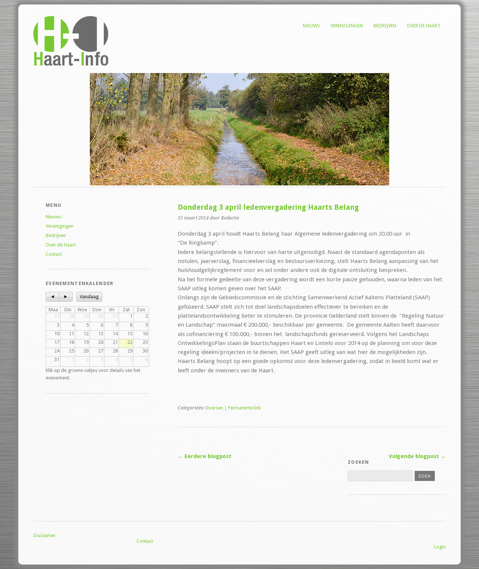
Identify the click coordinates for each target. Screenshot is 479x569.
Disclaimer (44, 535)
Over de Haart (423, 25)
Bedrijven (384, 25)
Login (440, 547)
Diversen (214, 408)
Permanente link (244, 408)
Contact (54, 254)
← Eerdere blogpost (204, 456)
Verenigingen (346, 25)
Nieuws (311, 25)
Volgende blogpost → (417, 456)
